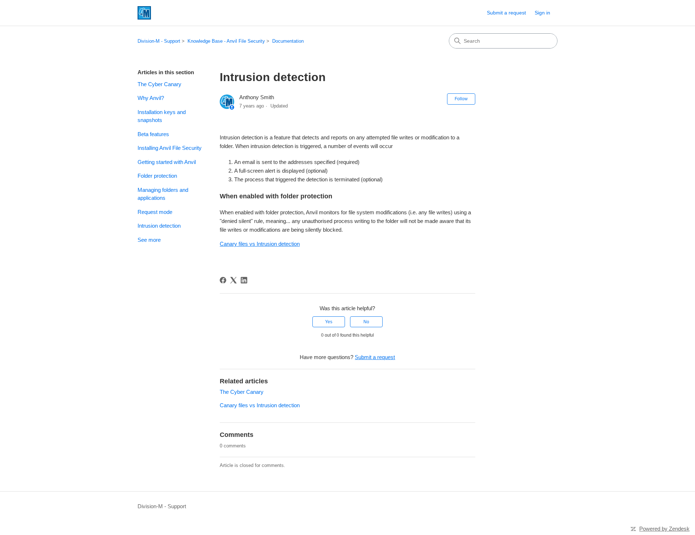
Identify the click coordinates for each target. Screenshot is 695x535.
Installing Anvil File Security (170, 148)
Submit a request (506, 13)
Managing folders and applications (163, 194)
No (366, 321)
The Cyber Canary (159, 84)
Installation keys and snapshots (162, 116)
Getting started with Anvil (167, 162)
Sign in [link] (542, 13)
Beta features (153, 134)
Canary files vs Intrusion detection (260, 244)
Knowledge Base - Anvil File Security (226, 41)
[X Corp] (233, 280)
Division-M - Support (159, 41)
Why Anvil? (151, 98)
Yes (328, 321)
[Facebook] (223, 280)
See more (149, 240)
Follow (461, 98)
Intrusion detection (159, 226)
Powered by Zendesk (664, 529)
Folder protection (157, 176)
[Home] (144, 13)
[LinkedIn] (244, 280)
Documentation (288, 41)
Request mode (155, 212)
